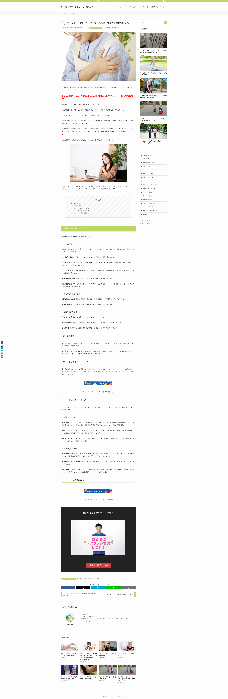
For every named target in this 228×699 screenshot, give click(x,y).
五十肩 (97, 578)
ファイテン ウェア (148, 170)
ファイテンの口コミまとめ (81, 210)
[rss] (164, 1)
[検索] (166, 1)
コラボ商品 (146, 159)
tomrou (70, 624)
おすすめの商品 (147, 155)
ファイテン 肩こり (148, 207)
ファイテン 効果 (147, 192)
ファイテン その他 (148, 173)
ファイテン (90, 578)
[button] (68, 587)
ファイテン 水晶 (147, 199)
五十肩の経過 (77, 206)
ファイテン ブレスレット (150, 188)
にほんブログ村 (144, 223)
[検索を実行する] (165, 22)
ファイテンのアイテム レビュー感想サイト (78, 7)
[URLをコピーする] (128, 587)
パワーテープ (82, 578)
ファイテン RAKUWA (148, 162)
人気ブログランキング (146, 220)
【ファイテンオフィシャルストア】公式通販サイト (98, 392)
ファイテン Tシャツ (148, 166)
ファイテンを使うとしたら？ (82, 208)
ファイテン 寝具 (147, 196)
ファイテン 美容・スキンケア (151, 203)
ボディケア (146, 214)
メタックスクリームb (120, 369)
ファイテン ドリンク (148, 177)
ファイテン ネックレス (149, 181)
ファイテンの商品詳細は (80, 213)
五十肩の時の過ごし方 (78, 203)
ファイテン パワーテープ (96, 27)
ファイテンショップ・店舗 (150, 210)
